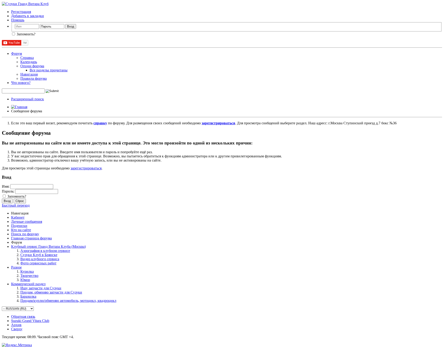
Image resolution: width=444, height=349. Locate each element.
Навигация (29, 74)
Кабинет (18, 217)
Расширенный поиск (27, 99)
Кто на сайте (21, 230)
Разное (16, 267)
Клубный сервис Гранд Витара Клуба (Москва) (48, 246)
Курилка (27, 271)
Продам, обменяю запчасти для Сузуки (51, 292)
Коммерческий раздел (28, 284)
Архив (16, 325)
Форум (16, 53)
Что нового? (21, 83)
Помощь (17, 20)
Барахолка (28, 296)
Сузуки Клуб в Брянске (38, 255)
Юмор (25, 280)
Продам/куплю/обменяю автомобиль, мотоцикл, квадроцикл (68, 301)
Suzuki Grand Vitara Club (30, 321)
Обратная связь (23, 316)
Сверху (16, 329)
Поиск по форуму (25, 234)
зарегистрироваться (86, 168)
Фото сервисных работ (38, 263)
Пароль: (8, 191)
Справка (27, 58)
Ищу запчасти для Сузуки (40, 288)
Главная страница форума (31, 238)
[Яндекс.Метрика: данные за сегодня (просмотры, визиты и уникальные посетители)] (17, 345)
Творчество (29, 276)
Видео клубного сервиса (39, 259)
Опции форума (32, 66)
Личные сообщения (26, 221)
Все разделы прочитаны (49, 70)
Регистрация (21, 12)
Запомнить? (25, 34)
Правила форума (33, 78)
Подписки (19, 226)
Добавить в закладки (27, 16)
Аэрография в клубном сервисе (45, 251)
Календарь (28, 62)
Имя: (5, 186)
